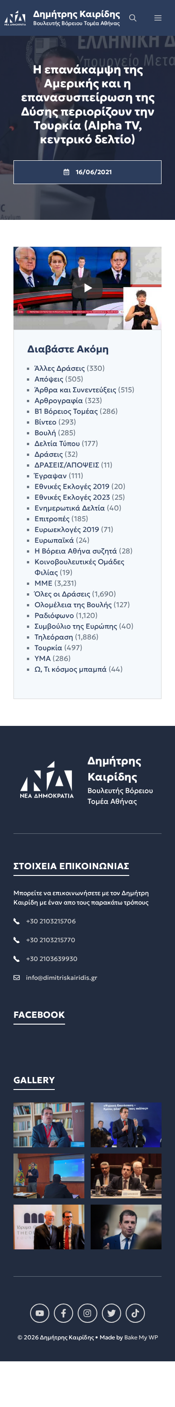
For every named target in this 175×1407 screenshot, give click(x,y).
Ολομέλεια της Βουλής (73, 604)
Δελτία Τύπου (57, 443)
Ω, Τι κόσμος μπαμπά (71, 669)
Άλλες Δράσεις (60, 368)
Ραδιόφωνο (54, 615)
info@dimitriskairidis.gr (61, 978)
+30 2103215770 (50, 940)
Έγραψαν (51, 475)
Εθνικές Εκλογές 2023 (72, 497)
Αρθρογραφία (59, 400)
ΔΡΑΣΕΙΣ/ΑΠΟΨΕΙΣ (67, 464)
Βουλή (45, 432)
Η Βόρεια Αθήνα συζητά (76, 550)
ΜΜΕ (43, 583)
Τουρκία (48, 647)
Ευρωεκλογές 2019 (67, 529)
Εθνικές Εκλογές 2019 (72, 486)
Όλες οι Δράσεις (62, 593)
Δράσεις (49, 454)
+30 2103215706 (51, 921)
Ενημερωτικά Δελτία (70, 507)
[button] (132, 17)
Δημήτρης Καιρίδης (76, 14)
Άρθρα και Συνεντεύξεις (75, 389)
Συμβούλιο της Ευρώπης (76, 626)
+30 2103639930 (52, 959)
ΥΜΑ (43, 658)
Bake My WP (141, 1337)
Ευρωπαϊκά (54, 540)
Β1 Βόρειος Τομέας (66, 411)
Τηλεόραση (54, 636)
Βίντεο (46, 421)
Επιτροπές (52, 518)
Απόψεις (49, 378)
